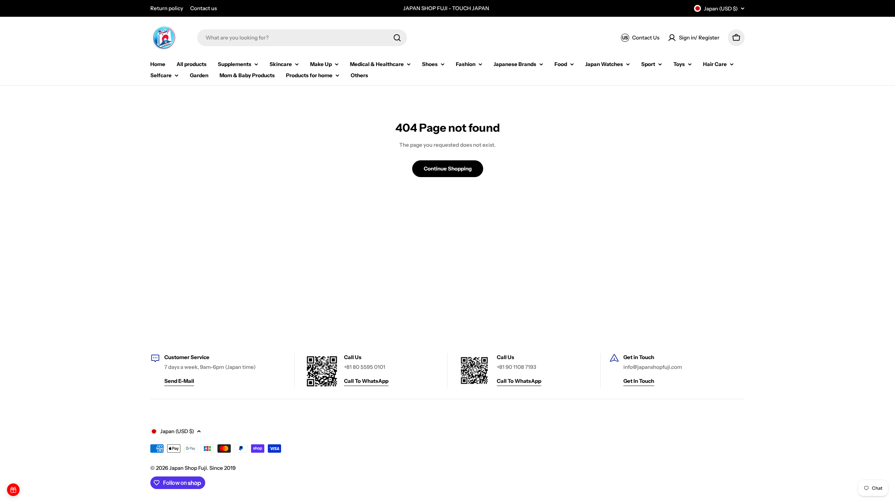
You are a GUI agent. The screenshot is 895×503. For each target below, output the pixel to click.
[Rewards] (13, 489)
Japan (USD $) (721, 8)
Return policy (166, 8)
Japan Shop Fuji (188, 468)
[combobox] (302, 37)
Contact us (203, 8)
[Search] (397, 38)
